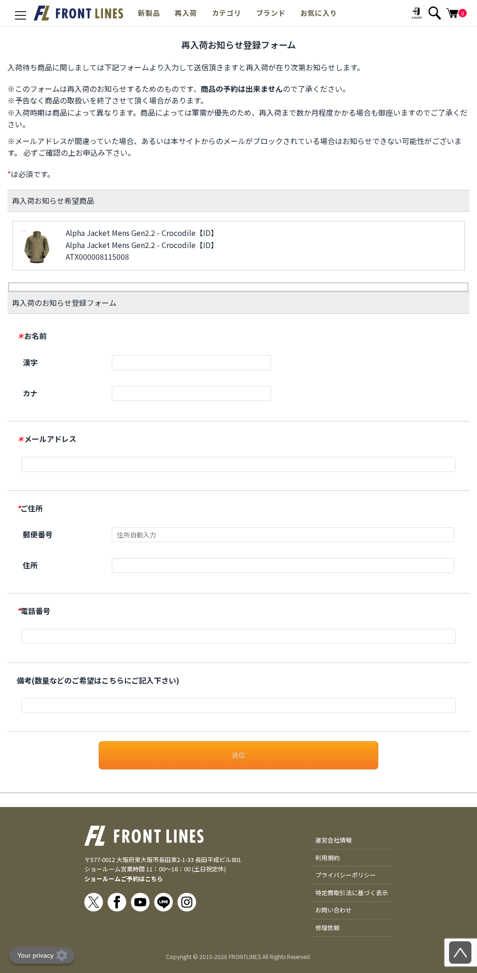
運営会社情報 (333, 839)
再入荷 (186, 12)
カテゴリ (226, 12)
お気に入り (318, 12)
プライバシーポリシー (345, 874)
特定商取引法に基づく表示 (351, 892)
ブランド (271, 12)
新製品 (149, 12)
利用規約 (327, 857)
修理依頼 (327, 927)
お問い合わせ (333, 909)
